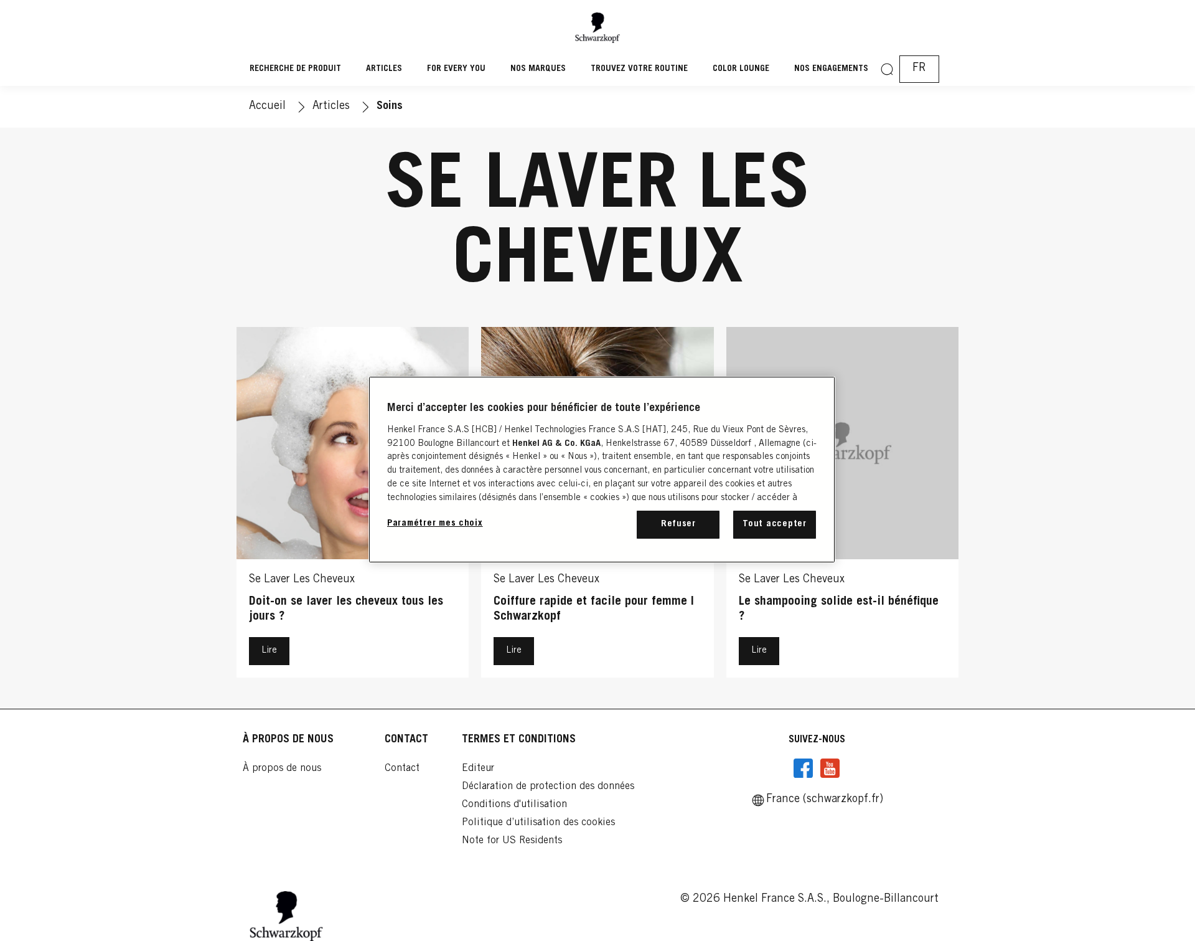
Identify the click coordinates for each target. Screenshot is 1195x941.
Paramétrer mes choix (435, 523)
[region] (601, 469)
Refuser (678, 524)
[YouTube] (830, 768)
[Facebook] (803, 768)
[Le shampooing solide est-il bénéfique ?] (842, 505)
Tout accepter (775, 524)
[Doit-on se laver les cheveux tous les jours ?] (353, 505)
